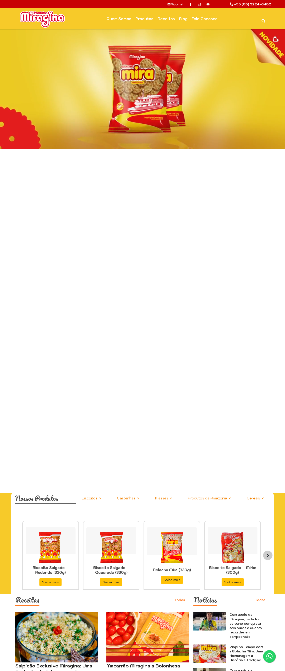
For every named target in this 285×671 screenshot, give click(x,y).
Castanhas (126, 498)
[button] (21, 264)
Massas (162, 498)
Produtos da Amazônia (208, 498)
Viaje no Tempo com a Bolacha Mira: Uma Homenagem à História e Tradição (246, 653)
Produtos (144, 18)
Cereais (254, 498)
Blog (183, 18)
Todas (179, 600)
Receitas (166, 18)
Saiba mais (50, 582)
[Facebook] (190, 4)
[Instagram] (199, 4)
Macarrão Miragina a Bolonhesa (143, 666)
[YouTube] (208, 4)
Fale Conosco (205, 18)
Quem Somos (118, 18)
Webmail (176, 4)
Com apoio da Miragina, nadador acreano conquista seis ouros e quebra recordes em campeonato (246, 625)
